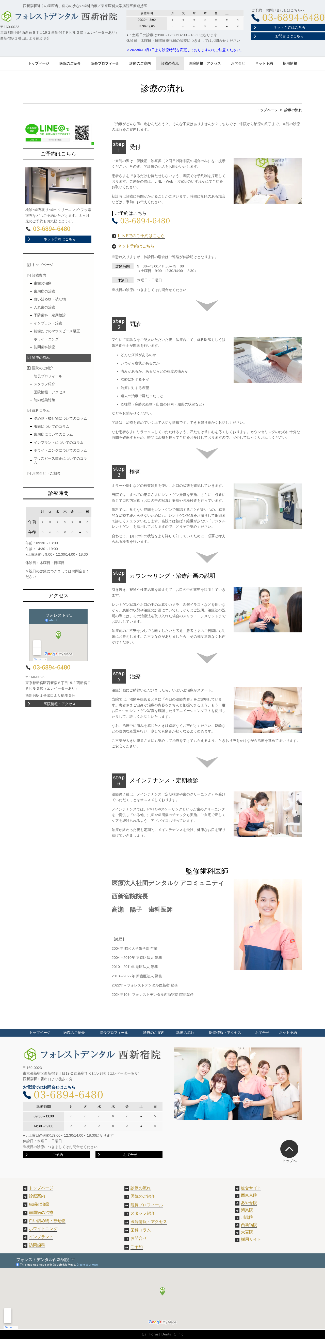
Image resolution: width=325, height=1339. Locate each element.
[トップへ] (289, 1149)
